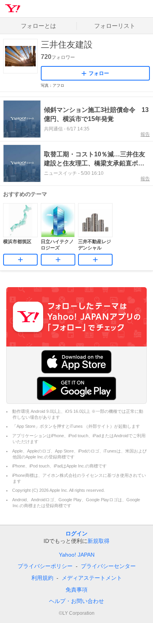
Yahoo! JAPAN (77, 555)
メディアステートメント (92, 578)
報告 (145, 134)
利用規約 (42, 578)
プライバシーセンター (108, 566)
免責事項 (76, 589)
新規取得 (98, 541)
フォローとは (38, 25)
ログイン (76, 533)
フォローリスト (114, 25)
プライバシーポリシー (45, 566)
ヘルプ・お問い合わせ (76, 601)
